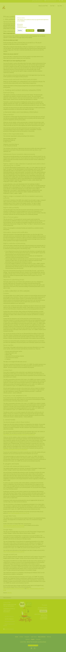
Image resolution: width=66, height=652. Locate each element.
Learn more (41, 30)
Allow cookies (29, 30)
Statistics (20, 26)
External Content (22, 27)
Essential (20, 24)
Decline (20, 30)
